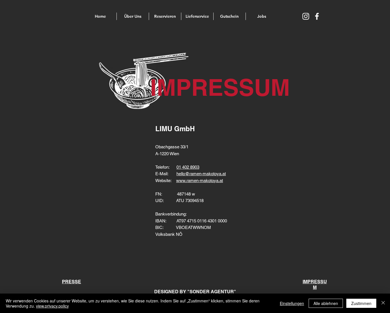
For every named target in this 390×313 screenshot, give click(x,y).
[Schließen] (383, 303)
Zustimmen (361, 303)
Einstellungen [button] (292, 303)
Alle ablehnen (325, 303)
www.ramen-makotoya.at (199, 180)
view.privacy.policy (52, 306)
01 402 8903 (187, 167)
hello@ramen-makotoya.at (201, 173)
